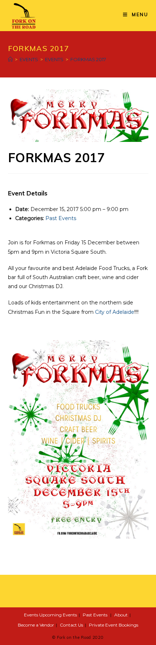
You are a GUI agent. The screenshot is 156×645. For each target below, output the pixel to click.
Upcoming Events (58, 614)
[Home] (10, 59)
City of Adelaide (114, 312)
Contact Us (71, 625)
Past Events (60, 218)
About (121, 614)
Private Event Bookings (113, 625)
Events (31, 614)
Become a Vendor (36, 625)
